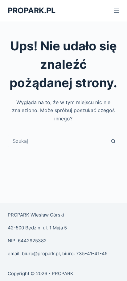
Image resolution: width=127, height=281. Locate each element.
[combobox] (58, 141)
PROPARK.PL (31, 10)
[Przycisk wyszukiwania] (113, 141)
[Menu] (116, 11)
